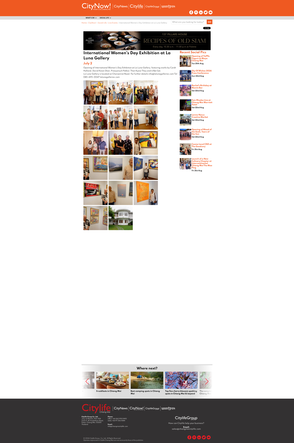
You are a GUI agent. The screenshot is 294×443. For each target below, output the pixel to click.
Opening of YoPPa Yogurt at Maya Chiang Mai (201, 58)
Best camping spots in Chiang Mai (147, 383)
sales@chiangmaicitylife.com (186, 428)
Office (117, 419)
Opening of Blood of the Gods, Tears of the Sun (202, 131)
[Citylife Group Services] (152, 6)
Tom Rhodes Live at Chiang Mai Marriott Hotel (202, 102)
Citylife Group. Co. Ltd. (98, 438)
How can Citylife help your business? (186, 423)
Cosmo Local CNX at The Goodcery (202, 145)
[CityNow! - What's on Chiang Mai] (96, 6)
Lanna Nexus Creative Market (200, 115)
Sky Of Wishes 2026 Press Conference (202, 71)
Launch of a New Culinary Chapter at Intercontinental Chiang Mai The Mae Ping (202, 163)
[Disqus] (130, 268)
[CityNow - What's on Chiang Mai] (137, 408)
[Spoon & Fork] (168, 6)
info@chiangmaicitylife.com (118, 426)
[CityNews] (121, 6)
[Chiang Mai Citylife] (137, 6)
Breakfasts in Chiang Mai (112, 383)
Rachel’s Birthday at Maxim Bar (202, 86)
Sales (116, 420)
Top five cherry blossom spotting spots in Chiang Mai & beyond (181, 383)
